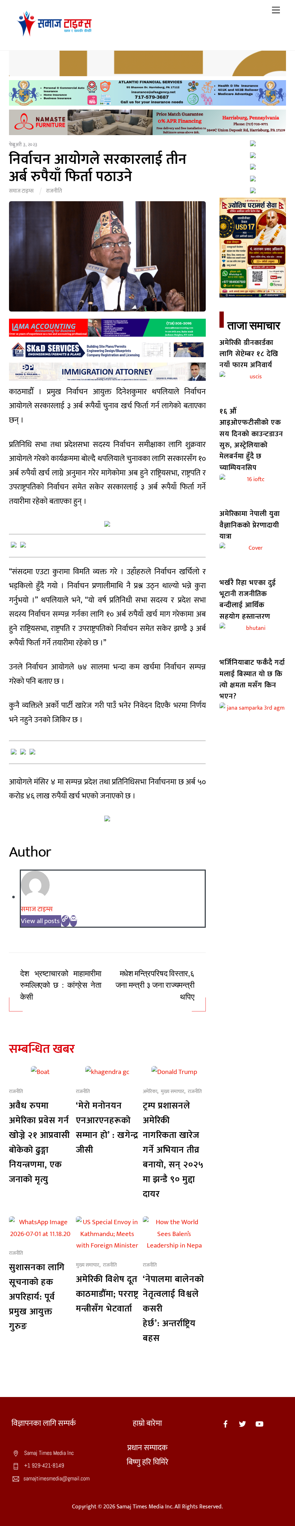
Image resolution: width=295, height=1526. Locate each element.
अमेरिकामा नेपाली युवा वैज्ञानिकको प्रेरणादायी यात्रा (249, 525)
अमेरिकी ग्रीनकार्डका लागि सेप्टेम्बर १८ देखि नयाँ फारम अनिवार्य (248, 354)
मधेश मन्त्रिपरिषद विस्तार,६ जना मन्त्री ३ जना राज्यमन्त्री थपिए (154, 985)
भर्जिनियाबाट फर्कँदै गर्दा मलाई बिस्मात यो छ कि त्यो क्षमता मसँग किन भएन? (252, 679)
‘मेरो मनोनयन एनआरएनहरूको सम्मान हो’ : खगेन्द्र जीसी (107, 1127)
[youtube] (259, 1423)
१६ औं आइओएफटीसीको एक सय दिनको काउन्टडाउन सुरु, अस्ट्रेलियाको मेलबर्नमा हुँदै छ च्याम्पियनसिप (251, 439)
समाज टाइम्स (21, 190)
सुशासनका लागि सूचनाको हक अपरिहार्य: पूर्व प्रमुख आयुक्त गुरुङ (37, 1297)
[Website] (65, 921)
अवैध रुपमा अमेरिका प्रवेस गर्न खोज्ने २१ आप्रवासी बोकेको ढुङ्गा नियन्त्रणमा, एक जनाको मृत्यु (39, 1142)
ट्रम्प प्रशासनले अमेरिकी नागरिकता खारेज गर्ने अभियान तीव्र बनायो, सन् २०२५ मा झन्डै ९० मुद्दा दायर (173, 1150)
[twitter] (242, 1423)
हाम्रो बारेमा (147, 1423)
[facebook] (225, 1423)
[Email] (73, 921)
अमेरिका (150, 1091)
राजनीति (54, 190)
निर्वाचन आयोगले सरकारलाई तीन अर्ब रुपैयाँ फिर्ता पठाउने (98, 168)
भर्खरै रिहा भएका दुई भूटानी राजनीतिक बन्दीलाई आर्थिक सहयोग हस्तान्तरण (247, 600)
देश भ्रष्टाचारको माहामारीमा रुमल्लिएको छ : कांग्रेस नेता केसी (60, 985)
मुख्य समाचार (172, 1091)
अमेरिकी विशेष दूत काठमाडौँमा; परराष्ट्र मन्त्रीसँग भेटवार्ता (107, 1294)
